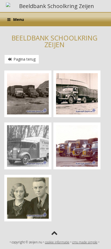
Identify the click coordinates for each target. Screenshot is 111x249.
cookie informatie (57, 242)
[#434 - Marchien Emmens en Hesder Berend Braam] (27, 219)
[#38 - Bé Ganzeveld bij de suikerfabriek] (76, 115)
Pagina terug (23, 59)
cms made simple (85, 242)
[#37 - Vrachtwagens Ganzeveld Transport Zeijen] (27, 115)
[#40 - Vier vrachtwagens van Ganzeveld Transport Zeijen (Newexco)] (76, 167)
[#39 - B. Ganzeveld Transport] (27, 167)
